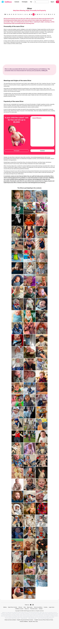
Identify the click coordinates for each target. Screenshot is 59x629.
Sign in (52, 1)
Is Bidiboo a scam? (19, 608)
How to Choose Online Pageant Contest (45, 618)
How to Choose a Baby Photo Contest (12, 618)
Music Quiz (35, 621)
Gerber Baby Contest (32, 618)
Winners (20, 607)
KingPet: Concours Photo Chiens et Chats (43, 619)
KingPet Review (24, 618)
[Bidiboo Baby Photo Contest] (6, 2)
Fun (31, 1)
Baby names (29, 607)
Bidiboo (5, 607)
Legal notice (51, 607)
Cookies (45, 607)
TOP (5, 14)
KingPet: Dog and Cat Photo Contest (25, 619)
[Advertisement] (29, 53)
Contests (17, 1)
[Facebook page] (31, 605)
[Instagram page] (33, 605)
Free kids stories (33, 608)
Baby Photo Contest (12, 607)
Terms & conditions (38, 607)
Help (25, 607)
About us (27, 608)
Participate (24, 1)
